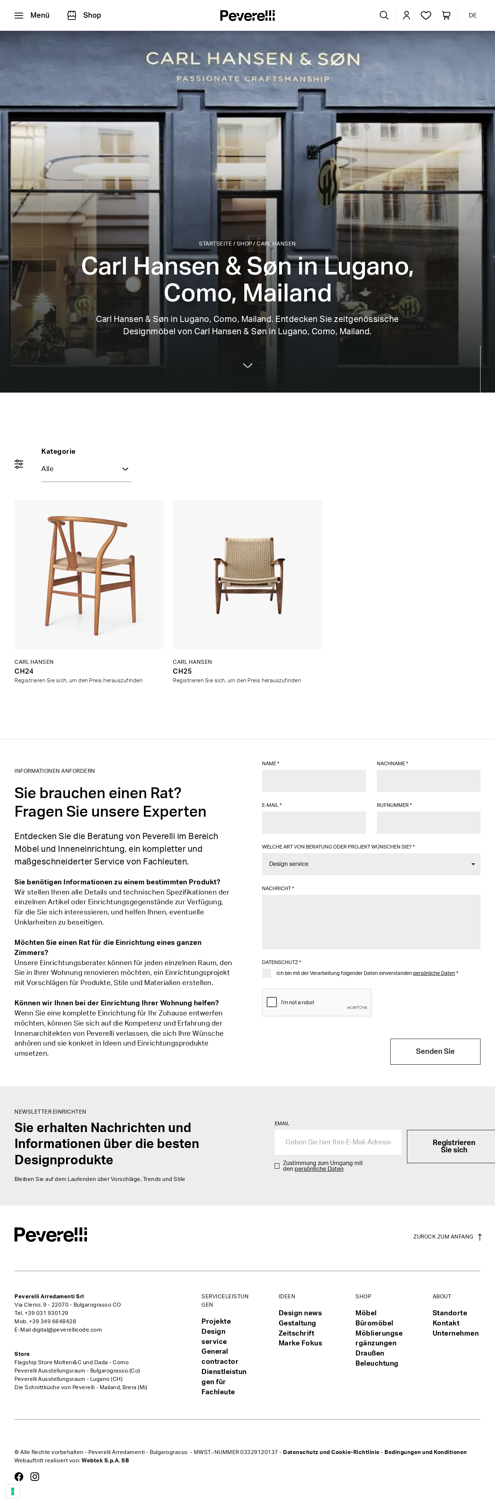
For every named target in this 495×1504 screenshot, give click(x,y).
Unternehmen (456, 1333)
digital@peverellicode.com (67, 1330)
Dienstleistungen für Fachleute (224, 1382)
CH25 (182, 671)
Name (270, 763)
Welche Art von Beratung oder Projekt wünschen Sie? (338, 847)
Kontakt (446, 1323)
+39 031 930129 (46, 1313)
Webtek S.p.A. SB (105, 1460)
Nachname (392, 763)
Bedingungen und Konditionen (425, 1452)
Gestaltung (297, 1323)
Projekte (216, 1321)
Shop (244, 244)
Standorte (450, 1313)
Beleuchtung (377, 1363)
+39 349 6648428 (52, 1321)
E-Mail (272, 805)
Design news (300, 1313)
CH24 (23, 671)
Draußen (369, 1353)
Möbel (366, 1313)
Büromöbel (374, 1323)
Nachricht (278, 888)
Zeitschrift (297, 1333)
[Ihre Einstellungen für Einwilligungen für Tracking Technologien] (13, 1491)
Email (282, 1123)
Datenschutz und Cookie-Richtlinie (331, 1452)
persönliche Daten (434, 973)
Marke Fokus (301, 1343)
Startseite (215, 244)
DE (473, 15)
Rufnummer (394, 805)
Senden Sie (435, 1051)
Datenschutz (281, 962)
